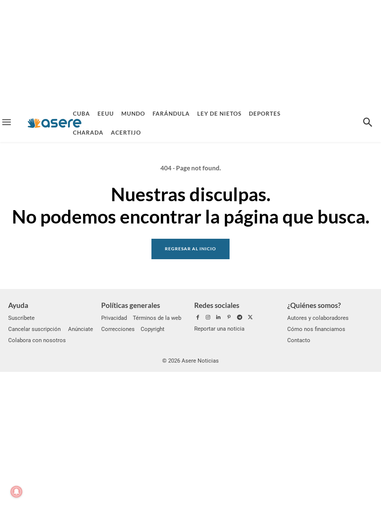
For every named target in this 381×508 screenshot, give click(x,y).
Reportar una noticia (219, 328)
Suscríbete (21, 318)
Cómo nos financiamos (316, 329)
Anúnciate (80, 329)
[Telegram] (239, 317)
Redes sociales (216, 305)
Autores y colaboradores (318, 318)
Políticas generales (130, 305)
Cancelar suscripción (34, 329)
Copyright (152, 329)
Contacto (298, 340)
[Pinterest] (229, 317)
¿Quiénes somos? (314, 305)
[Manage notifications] (16, 492)
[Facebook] (197, 317)
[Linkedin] (218, 317)
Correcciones (118, 329)
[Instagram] (208, 317)
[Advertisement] (190, 52)
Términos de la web (157, 318)
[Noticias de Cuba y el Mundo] (54, 123)
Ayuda (18, 305)
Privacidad (114, 318)
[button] (368, 123)
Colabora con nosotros (37, 340)
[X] (250, 317)
